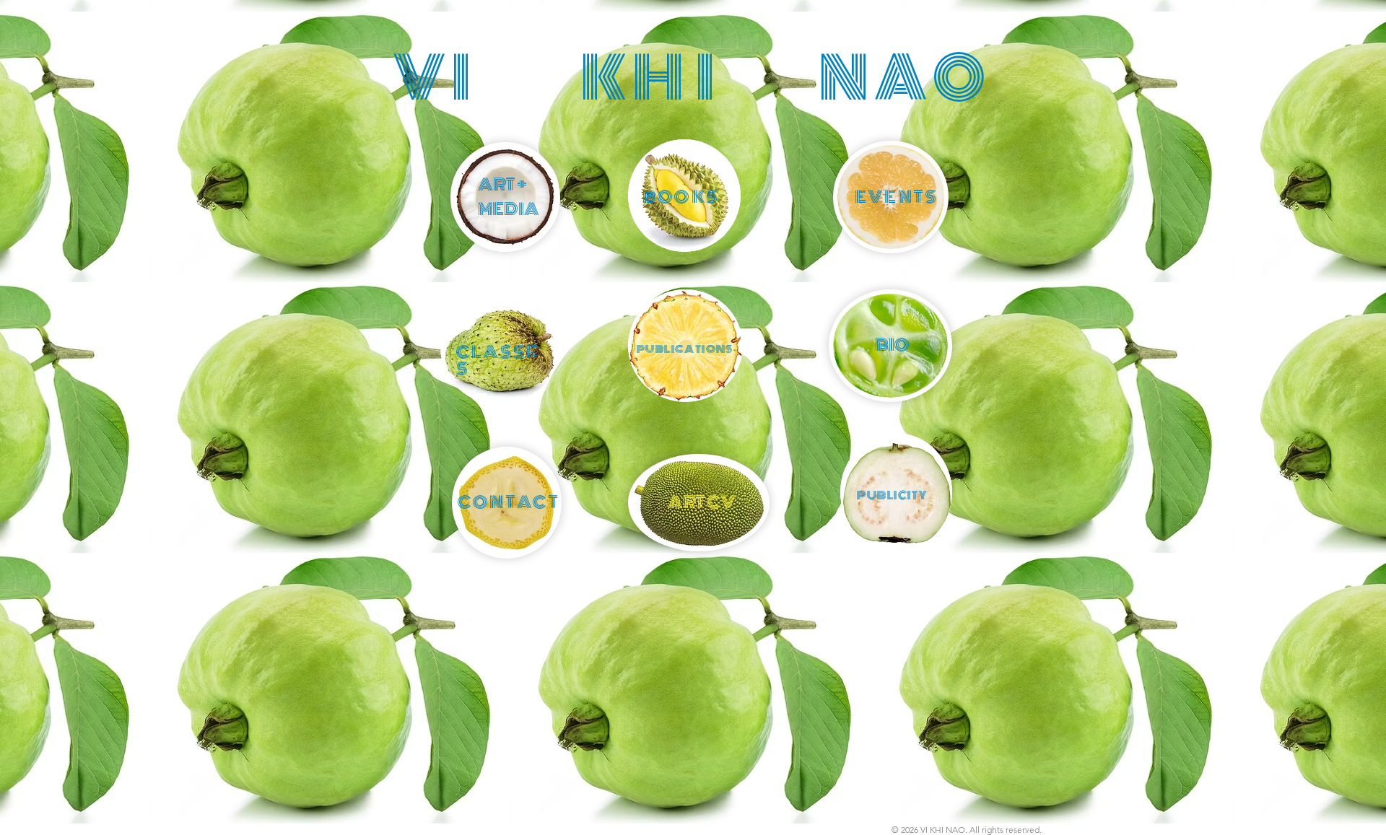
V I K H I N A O (689, 78)
